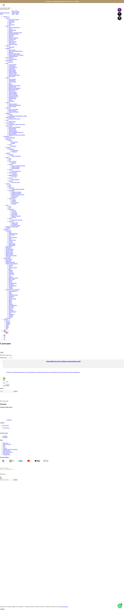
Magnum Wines (12, 69)
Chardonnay (11, 296)
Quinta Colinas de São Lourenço (16, 55)
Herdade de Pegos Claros (14, 118)
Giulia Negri (14, 213)
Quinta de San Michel (14, 111)
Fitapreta (11, 31)
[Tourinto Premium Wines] (6, 14)
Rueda (10, 180)
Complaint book (6, 454)
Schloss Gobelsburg (16, 156)
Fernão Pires (11, 274)
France (7, 183)
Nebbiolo (11, 304)
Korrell (13, 143)
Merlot (10, 302)
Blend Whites (9, 259)
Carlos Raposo (12, 66)
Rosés (10, 238)
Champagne (11, 198)
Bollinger (13, 201)
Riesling (10, 309)
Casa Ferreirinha (12, 81)
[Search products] (4, 340)
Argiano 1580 (14, 222)
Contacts (5, 448)
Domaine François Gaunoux (17, 194)
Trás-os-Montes (9, 123)
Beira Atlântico (9, 57)
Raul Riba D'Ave (12, 97)
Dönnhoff (13, 146)
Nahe (10, 144)
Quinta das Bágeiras (13, 56)
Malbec (10, 300)
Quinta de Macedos (13, 94)
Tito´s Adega (11, 24)
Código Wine (12, 68)
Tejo (7, 120)
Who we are (5, 443)
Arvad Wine (11, 47)
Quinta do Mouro (13, 41)
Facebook (5, 436)
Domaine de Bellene (16, 193)
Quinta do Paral (12, 39)
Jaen (10, 275)
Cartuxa (10, 28)
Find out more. (64, 606)
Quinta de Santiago (13, 131)
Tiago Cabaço (12, 43)
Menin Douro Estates (13, 89)
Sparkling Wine (12, 240)
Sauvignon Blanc (12, 311)
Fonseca (10, 84)
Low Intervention (10, 249)
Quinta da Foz (12, 90)
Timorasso (11, 315)
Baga (10, 268)
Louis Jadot (14, 197)
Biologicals (8, 247)
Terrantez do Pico (13, 283)
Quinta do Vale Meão (13, 96)
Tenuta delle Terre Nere (16, 220)
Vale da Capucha (12, 106)
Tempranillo (11, 314)
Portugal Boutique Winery (14, 53)
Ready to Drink (9, 254)
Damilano (13, 210)
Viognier (11, 317)
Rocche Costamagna (16, 216)
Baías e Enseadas (12, 110)
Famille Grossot (15, 195)
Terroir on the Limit (15, 171)
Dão (7, 63)
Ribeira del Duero (13, 175)
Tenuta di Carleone (15, 225)
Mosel (10, 140)
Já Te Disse (11, 35)
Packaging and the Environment (10, 449)
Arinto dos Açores (13, 267)
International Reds (13, 237)
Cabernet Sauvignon (13, 295)
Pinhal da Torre (12, 121)
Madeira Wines (12, 244)
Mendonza (11, 149)
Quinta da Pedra (12, 128)
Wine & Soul (11, 101)
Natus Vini (11, 40)
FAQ (4, 446)
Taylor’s (10, 99)
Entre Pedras (11, 20)
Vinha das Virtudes (13, 44)
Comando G (14, 174)
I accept (2, 609)
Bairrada (8, 48)
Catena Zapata (14, 150)
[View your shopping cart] (4, 5)
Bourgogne (11, 190)
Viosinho (11, 288)
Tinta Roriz (11, 284)
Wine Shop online (7, 444)
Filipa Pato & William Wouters (15, 51)
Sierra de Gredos (12, 172)
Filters (2, 352)
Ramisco (11, 280)
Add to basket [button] (6, 385)
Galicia (10, 164)
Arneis (10, 292)
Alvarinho (11, 265)
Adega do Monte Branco (14, 27)
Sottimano (13, 217)
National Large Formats (11, 255)
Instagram (5, 437)
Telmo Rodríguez (15, 168)
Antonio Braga (12, 80)
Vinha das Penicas (13, 59)
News (4, 445)
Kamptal (10, 154)
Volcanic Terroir (9, 251)
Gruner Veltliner (12, 298)
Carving (10, 241)
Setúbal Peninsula (10, 117)
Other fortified (12, 245)
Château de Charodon (16, 192)
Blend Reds (8, 261)
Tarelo (10, 23)
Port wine (11, 242)
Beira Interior (9, 60)
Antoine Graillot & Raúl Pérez (18, 165)
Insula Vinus (11, 22)
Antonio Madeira (12, 64)
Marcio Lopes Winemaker (14, 88)
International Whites (13, 233)
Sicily (10, 218)
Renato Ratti (14, 214)
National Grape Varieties (11, 263)
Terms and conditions (8, 452)
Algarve (7, 45)
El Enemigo (14, 151)
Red (9, 160)
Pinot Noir (11, 307)
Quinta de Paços (12, 129)
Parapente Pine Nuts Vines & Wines (17, 124)
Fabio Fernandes (12, 30)
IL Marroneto (14, 224)
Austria (7, 153)
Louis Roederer (15, 202)
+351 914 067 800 (5, 425)
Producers (6, 319)
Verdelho (11, 287)
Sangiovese (11, 310)
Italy (7, 205)
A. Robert (13, 200)
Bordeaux (11, 187)
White (10, 158)
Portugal (5, 16)
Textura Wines (12, 76)
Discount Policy (6, 450)
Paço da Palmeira (12, 133)
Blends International (10, 262)
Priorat (10, 169)
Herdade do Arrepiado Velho (15, 32)
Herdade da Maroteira (14, 34)
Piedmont (11, 209)
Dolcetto (10, 297)
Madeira (7, 113)
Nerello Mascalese (13, 305)
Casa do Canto (12, 49)
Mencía (10, 301)
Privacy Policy (6, 453)
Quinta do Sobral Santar (14, 75)
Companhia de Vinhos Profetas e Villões (18, 116)
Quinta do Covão (12, 73)
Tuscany (10, 221)
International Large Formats (12, 226)
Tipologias (8, 230)
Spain (7, 157)
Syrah (10, 313)
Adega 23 (11, 62)
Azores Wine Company (14, 19)
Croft (10, 83)
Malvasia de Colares (13, 278)
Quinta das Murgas (13, 104)
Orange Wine (12, 234)
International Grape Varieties (12, 289)
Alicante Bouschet (13, 291)
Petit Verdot (11, 306)
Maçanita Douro (12, 87)
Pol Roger (13, 203)
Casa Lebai (14, 176)
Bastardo (11, 270)
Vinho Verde (8, 125)
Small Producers (9, 253)
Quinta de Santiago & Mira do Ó (16, 132)
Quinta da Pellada (13, 72)
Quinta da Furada (13, 92)
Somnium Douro (12, 98)
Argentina (8, 147)
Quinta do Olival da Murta (15, 105)
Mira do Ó (11, 36)
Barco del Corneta (15, 182)
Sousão (10, 281)
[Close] (0, 476)
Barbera (10, 293)
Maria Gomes (12, 279)
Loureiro (11, 276)
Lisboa (7, 102)
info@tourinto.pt (6, 427)
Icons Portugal (9, 246)
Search (15, 479)
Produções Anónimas (13, 37)
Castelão (10, 271)
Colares (7, 107)
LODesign (8, 420)
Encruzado (11, 272)
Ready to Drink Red (10, 137)
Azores (7, 18)
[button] (120, 606)
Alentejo (8, 26)
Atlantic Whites (9, 250)
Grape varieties (7, 258)
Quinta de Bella (12, 71)
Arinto (10, 266)
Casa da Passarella (13, 67)
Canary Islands (12, 161)
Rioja (10, 178)
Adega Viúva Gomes (13, 109)
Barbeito (10, 114)
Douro (7, 77)
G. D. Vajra (14, 212)
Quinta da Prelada (13, 93)
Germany (8, 139)
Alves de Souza (12, 79)
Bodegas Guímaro (15, 167)
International (6, 136)
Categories (6, 229)
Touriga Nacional (13, 285)
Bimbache (13, 163)
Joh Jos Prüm (14, 142)
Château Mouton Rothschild (17, 189)
